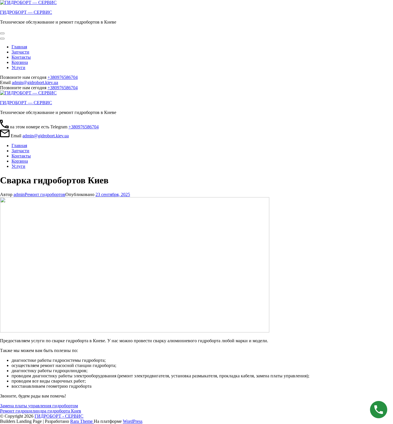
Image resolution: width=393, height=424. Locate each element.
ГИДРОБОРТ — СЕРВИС (26, 12)
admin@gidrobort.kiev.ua (35, 82)
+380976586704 (62, 77)
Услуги (18, 67)
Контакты (21, 57)
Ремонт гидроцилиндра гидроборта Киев (40, 410)
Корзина (20, 62)
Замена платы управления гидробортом (39, 405)
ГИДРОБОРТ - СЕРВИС (59, 416)
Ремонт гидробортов (45, 194)
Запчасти (20, 52)
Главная (19, 46)
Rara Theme (82, 421)
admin (19, 194)
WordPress (132, 421)
